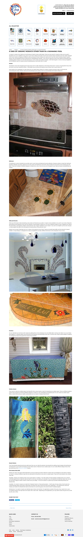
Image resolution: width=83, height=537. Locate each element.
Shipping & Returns (69, 518)
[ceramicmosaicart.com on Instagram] (72, 530)
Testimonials (12, 525)
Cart (71, 13)
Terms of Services (68, 521)
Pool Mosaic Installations (14, 521)
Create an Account (70, 10)
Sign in (63, 10)
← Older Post (12, 508)
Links (10, 518)
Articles (16, 49)
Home (10, 49)
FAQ (10, 516)
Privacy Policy (68, 519)
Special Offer (10, 535)
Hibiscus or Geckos (22, 468)
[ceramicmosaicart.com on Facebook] (68, 530)
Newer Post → (69, 508)
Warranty (67, 516)
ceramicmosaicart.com (17, 534)
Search (10, 522)
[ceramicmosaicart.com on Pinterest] (70, 530)
